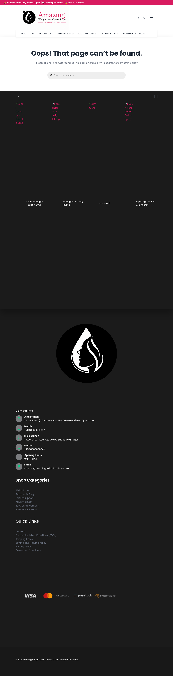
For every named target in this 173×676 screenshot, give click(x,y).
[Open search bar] (138, 17)
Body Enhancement (27, 505)
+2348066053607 (34, 430)
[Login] (144, 18)
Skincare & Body (66, 33)
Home (23, 33)
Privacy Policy (23, 546)
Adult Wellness (87, 33)
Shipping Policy (24, 539)
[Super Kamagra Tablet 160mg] (20, 203)
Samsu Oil (104, 203)
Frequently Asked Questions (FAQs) (36, 535)
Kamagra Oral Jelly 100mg (73, 203)
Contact (128, 33)
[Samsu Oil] (93, 203)
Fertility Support (110, 33)
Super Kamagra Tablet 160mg (34, 203)
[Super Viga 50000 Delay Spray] (129, 203)
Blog (142, 33)
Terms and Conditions (28, 550)
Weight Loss (46, 33)
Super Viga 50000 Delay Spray (145, 203)
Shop (32, 33)
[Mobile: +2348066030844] (19, 447)
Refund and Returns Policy (31, 542)
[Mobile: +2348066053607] (19, 428)
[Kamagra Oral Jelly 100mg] (56, 203)
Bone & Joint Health (27, 509)
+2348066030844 (34, 449)
